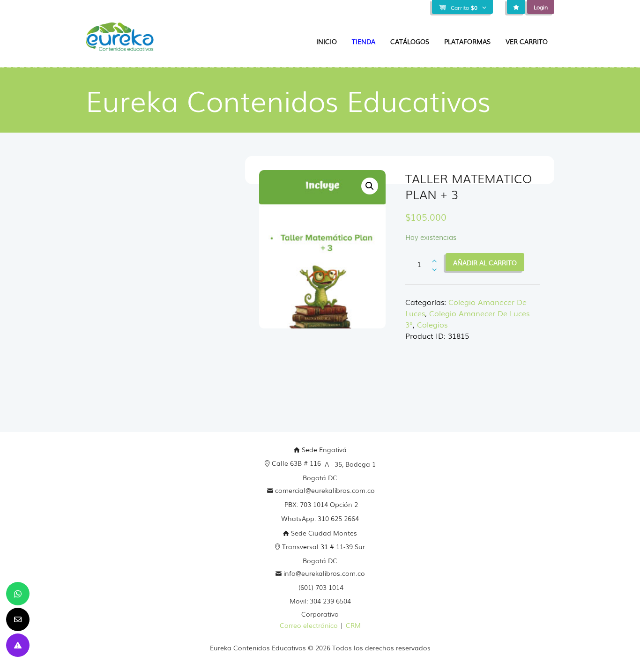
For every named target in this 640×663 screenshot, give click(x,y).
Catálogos (409, 41)
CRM (353, 625)
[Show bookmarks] (516, 7)
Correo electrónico (309, 625)
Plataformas (467, 41)
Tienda (363, 41)
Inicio (326, 41)
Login (541, 7)
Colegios (432, 324)
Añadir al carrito (485, 262)
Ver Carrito (527, 41)
